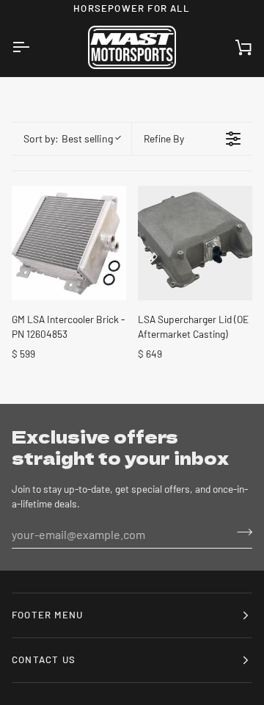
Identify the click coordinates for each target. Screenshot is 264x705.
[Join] (240, 532)
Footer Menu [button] (47, 615)
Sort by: (68, 138)
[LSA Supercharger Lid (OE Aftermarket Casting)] (195, 243)
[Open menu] (34, 47)
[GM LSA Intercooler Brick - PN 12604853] (69, 243)
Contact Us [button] (44, 659)
